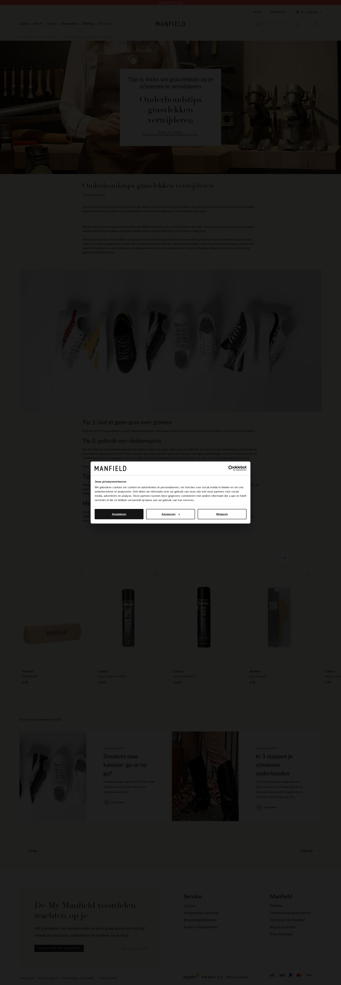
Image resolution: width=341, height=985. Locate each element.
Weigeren (222, 514)
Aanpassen (168, 514)
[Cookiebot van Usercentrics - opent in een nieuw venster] (231, 468)
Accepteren (119, 514)
